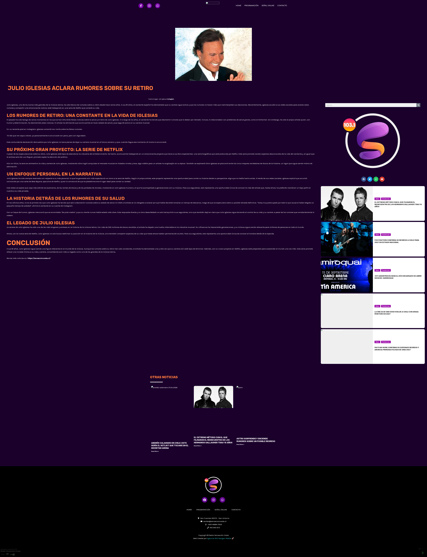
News (377, 199)
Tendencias (386, 199)
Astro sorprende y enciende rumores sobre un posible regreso (256, 439)
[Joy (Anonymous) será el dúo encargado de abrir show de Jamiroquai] (347, 275)
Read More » (155, 451)
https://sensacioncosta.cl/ (39, 258)
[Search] (418, 105)
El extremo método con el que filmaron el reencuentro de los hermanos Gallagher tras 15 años (213, 440)
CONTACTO (282, 5)
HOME (238, 5)
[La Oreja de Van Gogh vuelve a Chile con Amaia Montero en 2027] (347, 310)
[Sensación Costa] (212, 5)
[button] (363, 179)
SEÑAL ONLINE (268, 5)
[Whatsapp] (157, 5)
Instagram (170, 99)
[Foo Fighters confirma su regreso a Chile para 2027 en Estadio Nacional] (347, 239)
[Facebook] (140, 5)
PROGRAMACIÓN (251, 5)
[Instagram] (149, 5)
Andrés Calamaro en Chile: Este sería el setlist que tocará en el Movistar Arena (169, 445)
